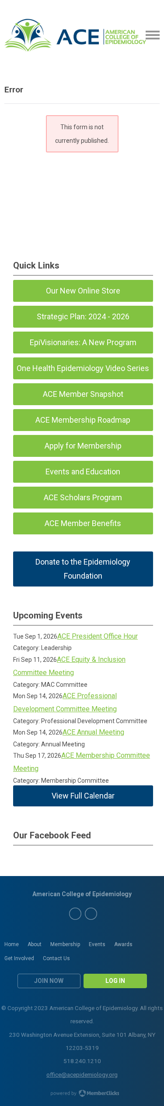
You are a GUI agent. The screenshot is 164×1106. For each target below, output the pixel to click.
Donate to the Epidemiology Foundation (82, 568)
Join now (48, 980)
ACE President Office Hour (97, 636)
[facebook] (75, 914)
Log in (115, 980)
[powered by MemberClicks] (82, 1094)
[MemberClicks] (75, 35)
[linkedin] (91, 914)
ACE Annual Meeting (93, 732)
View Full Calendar (83, 795)
